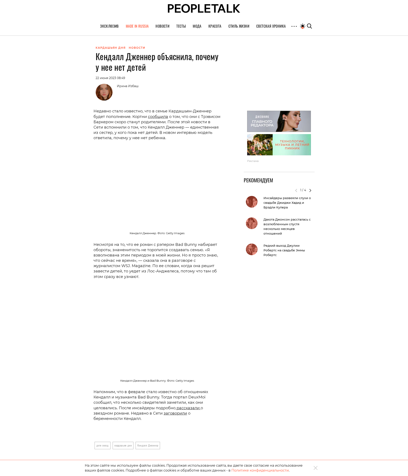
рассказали (188, 408)
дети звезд (102, 445)
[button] (310, 190)
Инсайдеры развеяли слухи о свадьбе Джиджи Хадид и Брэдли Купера (287, 202)
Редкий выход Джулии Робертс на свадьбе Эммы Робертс (284, 250)
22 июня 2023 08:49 (110, 78)
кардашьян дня (123, 445)
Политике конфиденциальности (260, 470)
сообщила (158, 116)
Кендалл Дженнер (147, 445)
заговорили (175, 413)
